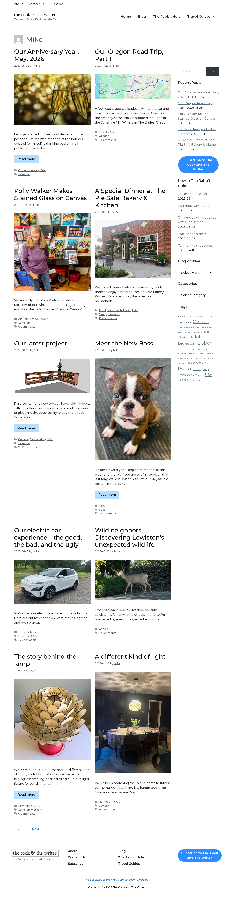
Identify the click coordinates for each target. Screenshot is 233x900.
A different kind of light (130, 656)
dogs (102, 509)
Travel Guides (198, 16)
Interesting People (36, 319)
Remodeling (38, 439)
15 (28, 829)
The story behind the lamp (45, 660)
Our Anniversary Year (32, 170)
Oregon (104, 135)
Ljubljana (182, 349)
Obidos (210, 358)
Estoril (180, 332)
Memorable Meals (119, 310)
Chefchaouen (184, 327)
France (196, 332)
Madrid (182, 353)
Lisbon (205, 343)
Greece (205, 331)
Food (102, 310)
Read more (26, 159)
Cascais (201, 321)
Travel (103, 132)
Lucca (212, 349)
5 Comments (107, 139)
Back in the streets (192, 234)
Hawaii (182, 336)
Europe (188, 332)
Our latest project (40, 343)
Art (20, 319)
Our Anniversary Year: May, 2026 (46, 55)
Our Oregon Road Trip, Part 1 (129, 55)
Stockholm (186, 375)
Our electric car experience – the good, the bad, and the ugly (48, 537)
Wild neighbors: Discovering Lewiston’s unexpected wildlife (129, 537)
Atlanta (201, 316)
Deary (103, 314)
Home (126, 16)
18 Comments (108, 809)
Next (37, 829)
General (23, 439)
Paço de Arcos (194, 362)
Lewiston (24, 174)
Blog (142, 16)
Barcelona (210, 316)
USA (111, 132)
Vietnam (36, 809)
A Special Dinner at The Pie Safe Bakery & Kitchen (130, 198)
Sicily (206, 369)
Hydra (190, 337)
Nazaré (202, 358)
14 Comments (27, 639)
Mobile (210, 354)
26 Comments (108, 513)
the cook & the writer (35, 14)
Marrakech (192, 354)
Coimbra (195, 327)
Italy (198, 336)
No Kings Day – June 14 (195, 206)
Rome (197, 369)
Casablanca (184, 322)
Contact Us (36, 4)
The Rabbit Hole (166, 16)
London (191, 349)
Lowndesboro (202, 349)
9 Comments (107, 632)
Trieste (199, 375)
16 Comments (108, 318)
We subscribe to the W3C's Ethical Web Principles (116, 879)
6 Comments (26, 326)
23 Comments (27, 447)
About (18, 4)
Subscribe (56, 4)
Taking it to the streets (195, 246)
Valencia (183, 379)
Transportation (28, 632)
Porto (184, 368)
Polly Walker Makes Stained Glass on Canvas (50, 194)
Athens (193, 316)
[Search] (212, 71)
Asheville (183, 316)
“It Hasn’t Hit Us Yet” (193, 194)
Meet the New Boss (124, 343)
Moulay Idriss (184, 358)
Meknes (202, 354)
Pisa (206, 363)
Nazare (194, 358)
